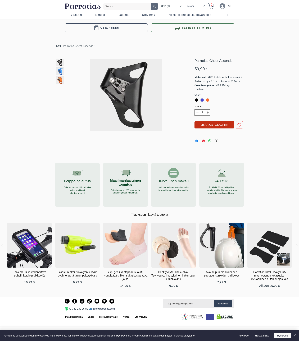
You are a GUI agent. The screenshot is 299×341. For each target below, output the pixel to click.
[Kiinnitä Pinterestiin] (203, 141)
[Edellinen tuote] (2, 245)
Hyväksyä (282, 335)
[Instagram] (82, 301)
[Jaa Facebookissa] (197, 141)
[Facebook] (74, 301)
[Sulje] (295, 335)
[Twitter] (104, 301)
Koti (58, 46)
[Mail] (90, 309)
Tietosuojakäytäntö (184, 335)
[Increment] (208, 112)
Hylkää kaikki (262, 335)
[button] (171, 6)
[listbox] (171, 6)
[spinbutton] (202, 112)
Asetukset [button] (244, 335)
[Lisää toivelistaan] (239, 124)
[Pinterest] (111, 301)
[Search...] (154, 6)
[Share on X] (216, 141)
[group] (149, 255)
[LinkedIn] (67, 301)
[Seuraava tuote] (297, 245)
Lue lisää (199, 89)
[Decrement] (197, 112)
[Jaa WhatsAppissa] (210, 141)
